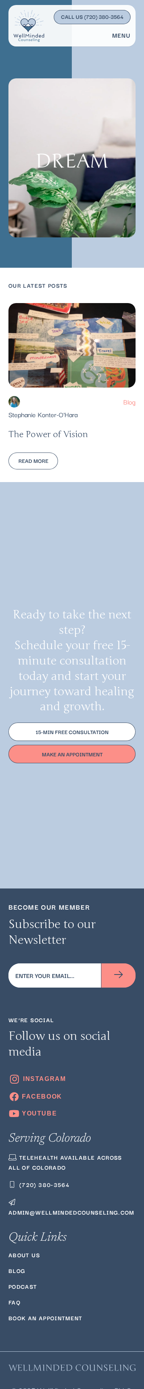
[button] (119, 35)
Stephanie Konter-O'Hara (43, 414)
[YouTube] (72, 1113)
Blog (129, 401)
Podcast (22, 1286)
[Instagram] (72, 1079)
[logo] (28, 26)
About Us (24, 1254)
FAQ (14, 1302)
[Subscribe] (118, 975)
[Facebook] (72, 1096)
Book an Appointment (45, 1317)
